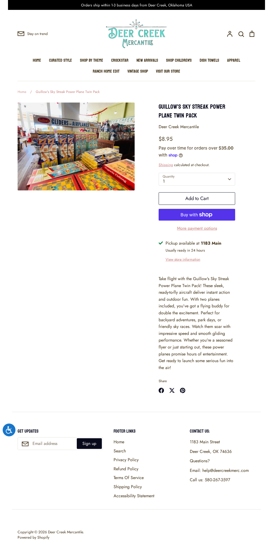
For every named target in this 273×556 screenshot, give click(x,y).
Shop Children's (179, 60)
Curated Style (60, 60)
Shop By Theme (91, 60)
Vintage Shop (137, 71)
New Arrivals (147, 60)
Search (120, 451)
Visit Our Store (168, 71)
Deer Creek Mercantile (179, 127)
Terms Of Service (129, 478)
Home (37, 60)
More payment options (197, 228)
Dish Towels (209, 60)
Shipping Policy (128, 487)
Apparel (233, 60)
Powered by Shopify (33, 537)
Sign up (89, 443)
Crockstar (120, 60)
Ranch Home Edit (106, 71)
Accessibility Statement (134, 496)
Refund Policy (126, 469)
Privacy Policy (126, 460)
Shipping (166, 164)
